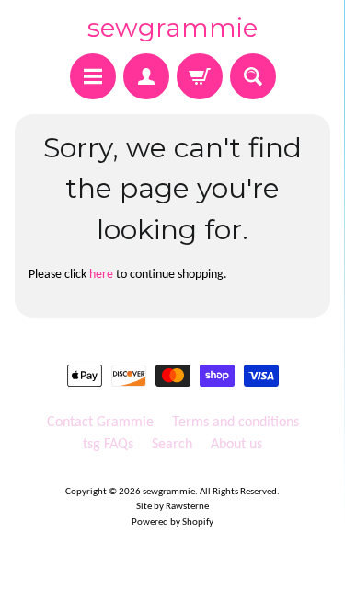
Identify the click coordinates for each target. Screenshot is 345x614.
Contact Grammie (100, 422)
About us (236, 444)
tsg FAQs (108, 444)
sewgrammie (172, 27)
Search (172, 444)
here (101, 275)
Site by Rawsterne (172, 507)
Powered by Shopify (172, 522)
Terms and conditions (235, 422)
